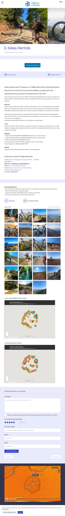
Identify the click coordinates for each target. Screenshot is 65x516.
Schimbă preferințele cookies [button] (9, 512)
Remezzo (9, 456)
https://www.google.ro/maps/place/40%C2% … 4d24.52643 (24, 159)
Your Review (7, 396)
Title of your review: (9, 426)
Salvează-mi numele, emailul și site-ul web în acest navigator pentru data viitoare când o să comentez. (32, 415)
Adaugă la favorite (56, 74)
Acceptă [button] (20, 512)
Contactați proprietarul (32, 65)
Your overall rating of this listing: (13, 419)
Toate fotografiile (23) (54, 207)
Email (6, 442)
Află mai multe (5, 509)
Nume (6, 434)
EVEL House (55, 456)
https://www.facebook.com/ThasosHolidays (20, 168)
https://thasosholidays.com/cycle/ (17, 165)
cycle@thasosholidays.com (14, 170)
